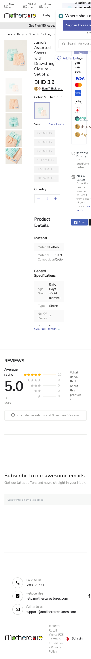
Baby (20, 34)
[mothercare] (22, 15)
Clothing (46, 34)
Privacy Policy (55, 649)
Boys (32, 34)
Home (8, 34)
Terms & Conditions (56, 641)
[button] (67, 58)
